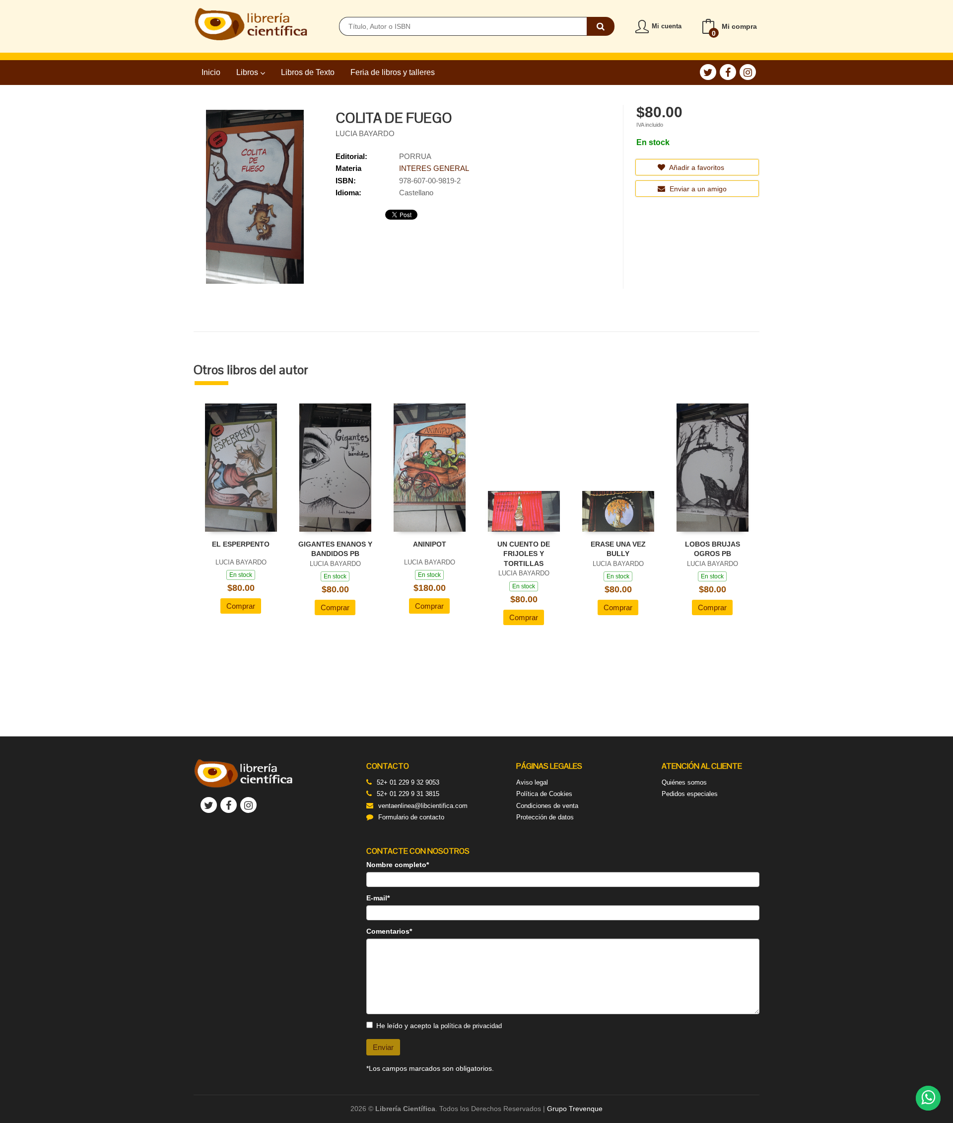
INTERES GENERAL (434, 168)
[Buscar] (600, 26)
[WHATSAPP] (928, 1098)
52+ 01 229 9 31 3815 (408, 794)
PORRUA (415, 156)
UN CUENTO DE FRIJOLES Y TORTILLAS (523, 553)
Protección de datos (545, 817)
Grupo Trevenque (575, 1109)
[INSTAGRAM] (748, 72)
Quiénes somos (684, 782)
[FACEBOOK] (728, 72)
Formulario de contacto (411, 817)
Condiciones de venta (547, 805)
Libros (248, 72)
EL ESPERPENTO (241, 544)
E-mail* (378, 897)
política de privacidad (471, 1026)
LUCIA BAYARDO (365, 133)
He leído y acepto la (439, 1026)
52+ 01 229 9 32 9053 (408, 782)
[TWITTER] (708, 72)
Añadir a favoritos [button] (696, 167)
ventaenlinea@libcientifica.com (423, 805)
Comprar (240, 606)
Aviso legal (532, 782)
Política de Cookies (544, 794)
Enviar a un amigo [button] (697, 189)
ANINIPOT (429, 544)
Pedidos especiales (690, 794)
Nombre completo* (397, 864)
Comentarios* (389, 931)
